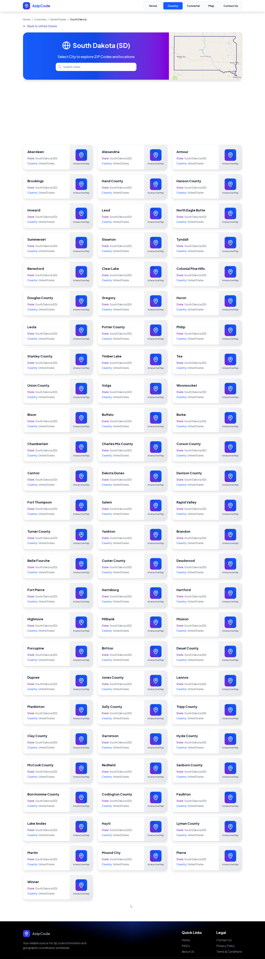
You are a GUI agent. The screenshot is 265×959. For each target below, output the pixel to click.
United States (58, 19)
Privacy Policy (225, 938)
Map (211, 6)
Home (153, 6)
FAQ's (186, 938)
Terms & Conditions (229, 943)
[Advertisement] (132, 112)
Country (173, 5)
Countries (40, 19)
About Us (188, 943)
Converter (193, 5)
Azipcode (132, 954)
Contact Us (231, 5)
